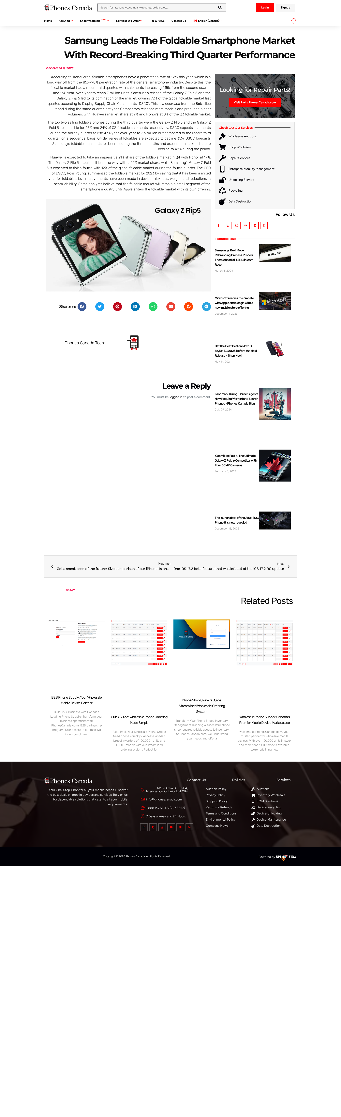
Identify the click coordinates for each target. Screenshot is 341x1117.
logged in (176, 397)
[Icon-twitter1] (227, 225)
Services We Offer (128, 20)
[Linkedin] (255, 225)
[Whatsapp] (264, 225)
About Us (64, 20)
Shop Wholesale (93, 20)
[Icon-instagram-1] (237, 225)
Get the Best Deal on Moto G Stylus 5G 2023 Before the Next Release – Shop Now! (236, 350)
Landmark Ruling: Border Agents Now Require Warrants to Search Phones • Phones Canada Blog (236, 398)
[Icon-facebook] (218, 225)
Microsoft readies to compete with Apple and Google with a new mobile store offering (234, 302)
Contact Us (178, 20)
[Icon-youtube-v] (246, 225)
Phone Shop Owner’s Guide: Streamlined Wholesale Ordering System (202, 706)
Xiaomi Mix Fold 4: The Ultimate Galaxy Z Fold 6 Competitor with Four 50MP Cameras (236, 460)
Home (48, 20)
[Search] (220, 7)
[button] (82, 306)
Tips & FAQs (157, 20)
